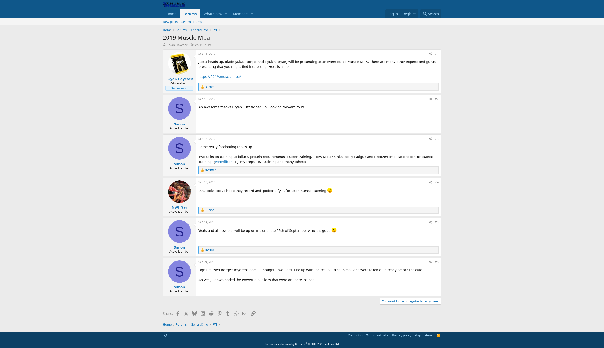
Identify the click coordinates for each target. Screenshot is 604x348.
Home (171, 13)
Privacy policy (401, 335)
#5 (437, 222)
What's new (213, 13)
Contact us (355, 335)
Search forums (191, 22)
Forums (190, 13)
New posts (170, 22)
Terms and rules (377, 335)
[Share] (430, 54)
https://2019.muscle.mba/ (219, 76)
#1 (437, 54)
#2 (437, 99)
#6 (437, 262)
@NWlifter (223, 161)
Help (418, 335)
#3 (437, 139)
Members (240, 13)
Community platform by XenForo (302, 344)
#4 (437, 182)
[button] (226, 13)
